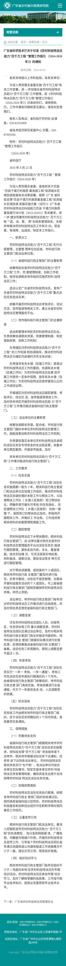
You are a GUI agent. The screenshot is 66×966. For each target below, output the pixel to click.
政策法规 (34, 42)
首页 (23, 42)
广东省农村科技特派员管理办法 (34, 901)
